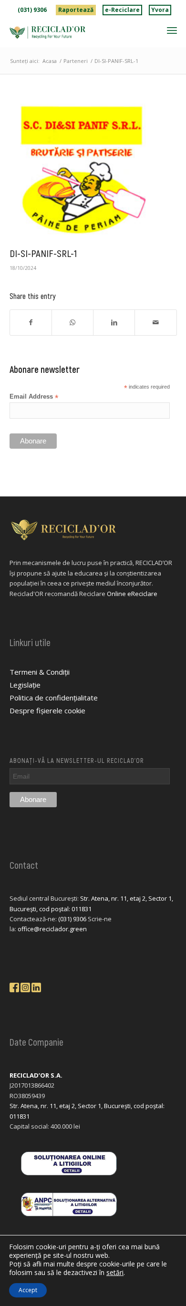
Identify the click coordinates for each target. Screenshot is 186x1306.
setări (115, 1272)
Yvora (160, 10)
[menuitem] (32, 10)
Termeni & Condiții (40, 672)
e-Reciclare (122, 10)
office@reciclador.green (52, 929)
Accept (28, 1290)
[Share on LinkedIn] (113, 322)
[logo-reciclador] (77, 32)
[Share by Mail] (155, 322)
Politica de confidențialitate (54, 697)
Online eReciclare (132, 593)
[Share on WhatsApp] (72, 322)
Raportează (75, 10)
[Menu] (172, 30)
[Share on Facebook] (31, 322)
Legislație (25, 684)
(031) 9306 (32, 10)
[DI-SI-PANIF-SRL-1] (81, 170)
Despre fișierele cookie (47, 710)
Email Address (34, 397)
